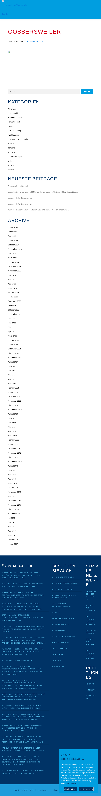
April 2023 (12, 284)
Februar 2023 (13, 292)
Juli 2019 (11, 470)
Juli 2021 (11, 366)
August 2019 (13, 466)
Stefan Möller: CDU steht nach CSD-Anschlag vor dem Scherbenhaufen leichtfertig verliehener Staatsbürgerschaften (23, 697)
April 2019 (12, 479)
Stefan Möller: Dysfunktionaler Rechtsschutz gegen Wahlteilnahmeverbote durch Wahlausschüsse (23, 595)
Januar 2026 (13, 227)
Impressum (91, 690)
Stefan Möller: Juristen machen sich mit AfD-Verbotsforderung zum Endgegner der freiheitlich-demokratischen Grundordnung (24, 640)
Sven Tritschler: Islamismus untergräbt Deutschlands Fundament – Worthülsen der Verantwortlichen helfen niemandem (23, 716)
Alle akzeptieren (70, 789)
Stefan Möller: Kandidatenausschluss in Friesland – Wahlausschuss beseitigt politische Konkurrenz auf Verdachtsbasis (22, 739)
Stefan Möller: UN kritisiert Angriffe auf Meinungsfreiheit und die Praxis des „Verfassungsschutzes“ (22, 728)
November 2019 (14, 453)
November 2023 (14, 271)
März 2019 (12, 483)
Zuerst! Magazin (60, 648)
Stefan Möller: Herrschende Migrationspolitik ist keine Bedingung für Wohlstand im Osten (22, 617)
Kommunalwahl (14, 122)
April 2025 (12, 236)
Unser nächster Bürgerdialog (20, 198)
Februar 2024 (13, 262)
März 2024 (12, 258)
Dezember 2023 (14, 266)
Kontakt (90, 684)
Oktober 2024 (13, 245)
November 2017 (14, 505)
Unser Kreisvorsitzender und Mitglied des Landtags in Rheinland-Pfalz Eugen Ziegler (43, 192)
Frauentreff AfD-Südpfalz (18, 186)
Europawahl (13, 113)
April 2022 (12, 331)
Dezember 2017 (14, 500)
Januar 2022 (13, 344)
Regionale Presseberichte (18, 139)
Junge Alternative (60, 624)
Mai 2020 (12, 427)
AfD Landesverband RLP (63, 577)
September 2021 (15, 357)
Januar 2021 (13, 392)
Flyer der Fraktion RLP (63, 618)
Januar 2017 (13, 544)
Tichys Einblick (59, 654)
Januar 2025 (13, 240)
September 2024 (15, 249)
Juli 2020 (11, 418)
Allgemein (12, 109)
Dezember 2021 (14, 349)
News (10, 126)
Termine (11, 148)
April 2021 (12, 379)
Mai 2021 (12, 375)
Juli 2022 (11, 318)
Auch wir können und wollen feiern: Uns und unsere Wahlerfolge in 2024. (38, 210)
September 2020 (15, 409)
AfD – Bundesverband (62, 589)
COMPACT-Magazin (60, 642)
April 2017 (12, 531)
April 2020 (12, 431)
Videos (10, 161)
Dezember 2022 (14, 301)
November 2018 (14, 492)
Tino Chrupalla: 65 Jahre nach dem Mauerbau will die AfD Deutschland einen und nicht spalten (23, 629)
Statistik (11, 143)
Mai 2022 (12, 327)
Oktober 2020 (13, 405)
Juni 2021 (12, 370)
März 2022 (12, 336)
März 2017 (12, 535)
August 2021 (13, 362)
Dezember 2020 (14, 396)
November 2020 (14, 401)
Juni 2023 (12, 275)
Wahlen (11, 169)
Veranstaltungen (15, 156)
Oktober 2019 (13, 457)
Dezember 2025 (14, 232)
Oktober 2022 (13, 310)
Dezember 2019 (14, 448)
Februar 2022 (13, 340)
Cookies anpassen (86, 789)
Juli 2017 (11, 518)
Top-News (12, 152)
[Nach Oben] (50, 788)
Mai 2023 (12, 279)
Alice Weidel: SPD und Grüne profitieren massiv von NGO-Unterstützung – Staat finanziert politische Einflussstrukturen (22, 606)
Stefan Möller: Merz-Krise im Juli (17, 660)
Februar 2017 (13, 539)
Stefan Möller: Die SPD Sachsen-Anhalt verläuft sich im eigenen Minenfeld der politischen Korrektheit (21, 575)
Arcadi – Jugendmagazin (63, 636)
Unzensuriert (58, 666)
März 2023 (12, 288)
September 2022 (15, 314)
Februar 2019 (13, 487)
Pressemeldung (14, 130)
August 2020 (13, 414)
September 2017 (15, 513)
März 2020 (12, 435)
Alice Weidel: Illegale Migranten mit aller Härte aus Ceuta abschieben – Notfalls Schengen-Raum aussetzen (22, 651)
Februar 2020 (13, 440)
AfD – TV (56, 612)
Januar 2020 (13, 444)
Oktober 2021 (13, 353)
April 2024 (12, 253)
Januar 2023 (13, 297)
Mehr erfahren (72, 783)
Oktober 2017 (13, 509)
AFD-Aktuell (25, 566)
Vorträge (11, 165)
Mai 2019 (12, 474)
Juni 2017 (12, 522)
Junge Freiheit (59, 630)
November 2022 (14, 305)
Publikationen (13, 135)
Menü (97, 3)
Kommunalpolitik (15, 117)
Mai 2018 (12, 496)
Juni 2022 (12, 323)
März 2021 (12, 383)
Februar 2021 (13, 388)
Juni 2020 (12, 422)
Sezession (57, 660)
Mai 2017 (12, 526)
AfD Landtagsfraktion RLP (64, 583)
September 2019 (15, 461)
